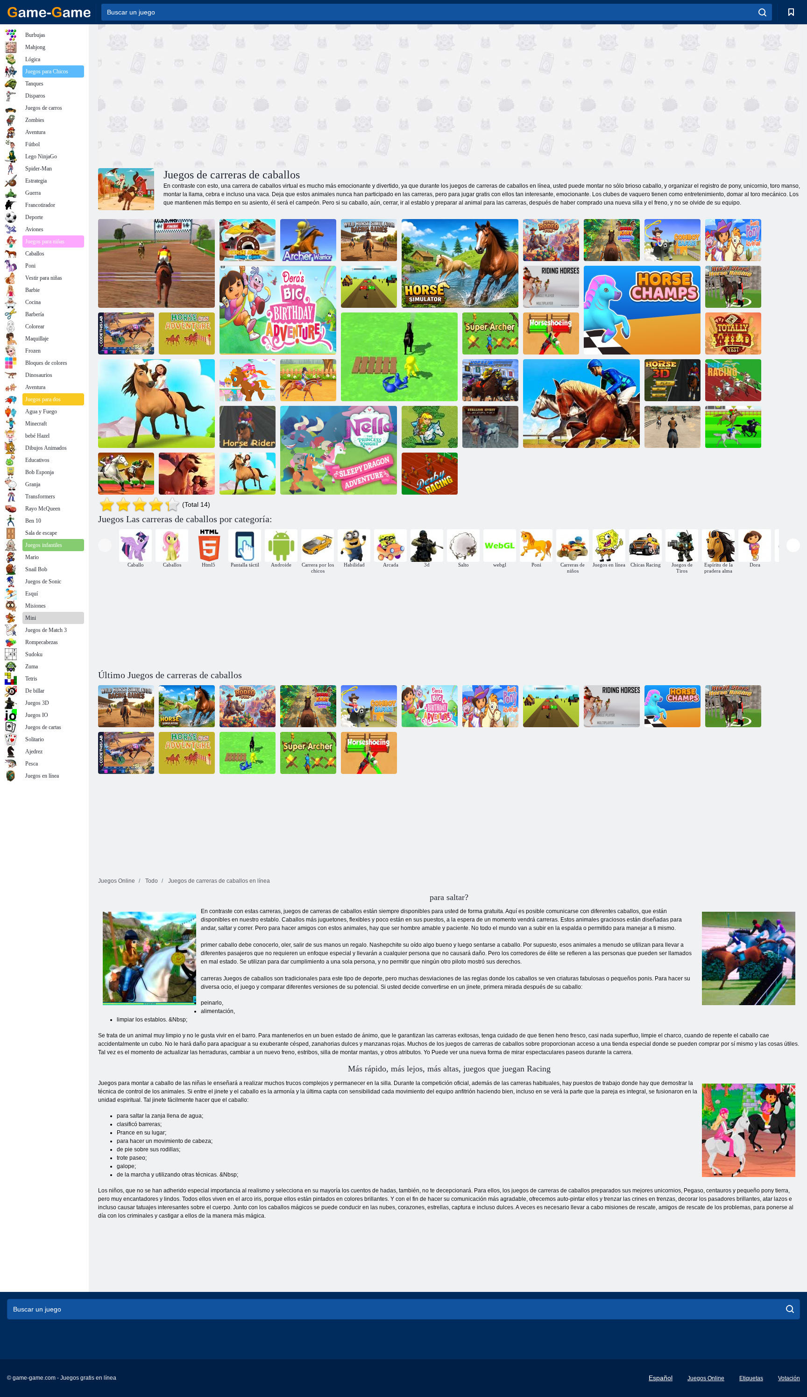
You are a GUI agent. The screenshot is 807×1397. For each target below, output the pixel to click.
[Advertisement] (273, 94)
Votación (789, 1378)
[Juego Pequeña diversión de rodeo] (551, 240)
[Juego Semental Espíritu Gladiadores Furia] (490, 427)
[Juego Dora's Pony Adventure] (733, 240)
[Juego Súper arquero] (490, 333)
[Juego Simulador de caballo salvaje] (460, 263)
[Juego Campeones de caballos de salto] (156, 263)
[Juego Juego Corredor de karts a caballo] (612, 240)
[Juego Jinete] (247, 427)
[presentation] (105, 545)
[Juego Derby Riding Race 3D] (581, 403)
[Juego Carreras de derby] (733, 380)
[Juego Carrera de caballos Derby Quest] (247, 240)
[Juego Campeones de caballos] (642, 310)
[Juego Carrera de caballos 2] (247, 474)
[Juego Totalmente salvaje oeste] (733, 333)
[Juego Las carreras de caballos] (490, 380)
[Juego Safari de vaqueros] (672, 240)
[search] (762, 12)
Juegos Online (705, 1378)
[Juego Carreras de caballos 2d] (733, 427)
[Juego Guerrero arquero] (308, 240)
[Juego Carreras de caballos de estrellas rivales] (733, 287)
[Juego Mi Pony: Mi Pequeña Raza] (247, 380)
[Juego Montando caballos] (551, 287)
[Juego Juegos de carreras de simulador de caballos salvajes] (369, 240)
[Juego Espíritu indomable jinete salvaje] (187, 474)
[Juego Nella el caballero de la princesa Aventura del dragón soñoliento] (338, 450)
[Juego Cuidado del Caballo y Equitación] (308, 380)
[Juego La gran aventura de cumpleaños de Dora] (277, 310)
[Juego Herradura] (551, 333)
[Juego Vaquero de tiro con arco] (399, 356)
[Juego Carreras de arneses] (126, 333)
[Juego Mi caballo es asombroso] (369, 287)
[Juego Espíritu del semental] (672, 427)
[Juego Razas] (430, 474)
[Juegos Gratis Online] (49, 12)
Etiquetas (751, 1378)
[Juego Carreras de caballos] (126, 474)
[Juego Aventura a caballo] (187, 333)
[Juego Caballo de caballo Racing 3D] (672, 380)
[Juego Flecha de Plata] (430, 427)
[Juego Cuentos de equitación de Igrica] (156, 403)
